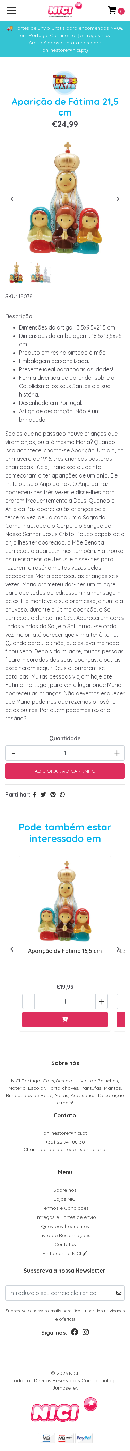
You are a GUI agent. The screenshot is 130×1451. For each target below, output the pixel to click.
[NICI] (65, 10)
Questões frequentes (65, 1226)
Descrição (18, 316)
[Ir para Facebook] (74, 1333)
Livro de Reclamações (65, 1235)
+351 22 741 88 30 (65, 1146)
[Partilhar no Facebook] (34, 794)
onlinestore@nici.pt (65, 1133)
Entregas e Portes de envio (65, 1217)
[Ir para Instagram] (86, 1333)
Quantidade (65, 738)
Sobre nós (65, 1190)
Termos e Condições (65, 1208)
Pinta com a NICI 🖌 (65, 1253)
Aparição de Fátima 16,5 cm (65, 950)
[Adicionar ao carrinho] (65, 1019)
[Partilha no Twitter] (43, 794)
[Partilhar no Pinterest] (53, 794)
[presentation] (12, 199)
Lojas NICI (65, 1199)
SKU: (11, 296)
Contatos (65, 1244)
